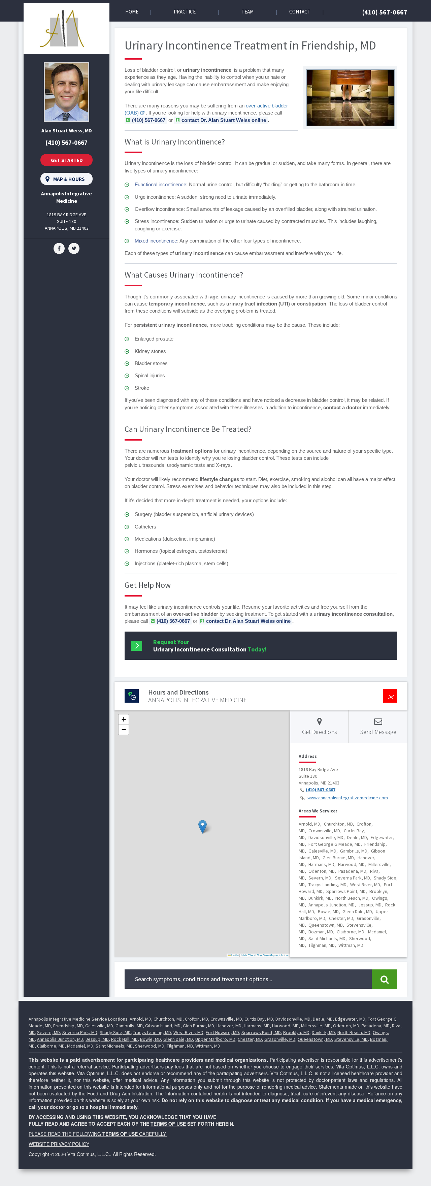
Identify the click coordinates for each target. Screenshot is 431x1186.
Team (247, 11)
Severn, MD (48, 1032)
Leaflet (235, 955)
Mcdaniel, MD (80, 1046)
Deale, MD (323, 1019)
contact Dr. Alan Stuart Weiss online (223, 120)
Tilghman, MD (180, 1046)
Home (131, 11)
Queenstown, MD (315, 1039)
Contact (299, 11)
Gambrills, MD (129, 1026)
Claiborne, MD (51, 1046)
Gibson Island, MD (162, 1026)
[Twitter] (74, 248)
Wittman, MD (207, 1046)
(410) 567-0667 (384, 12)
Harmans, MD (257, 1026)
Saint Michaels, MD (114, 1046)
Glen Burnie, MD (198, 1026)
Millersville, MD (316, 1026)
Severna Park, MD (79, 1032)
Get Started (67, 160)
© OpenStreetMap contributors (271, 955)
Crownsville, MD (226, 1019)
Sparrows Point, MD (261, 1032)
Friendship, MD (68, 1026)
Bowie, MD (150, 1039)
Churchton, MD (168, 1019)
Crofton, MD (196, 1019)
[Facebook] (59, 248)
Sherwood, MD (149, 1046)
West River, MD (188, 1032)
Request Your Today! (209, 645)
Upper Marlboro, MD (215, 1039)
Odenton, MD (346, 1026)
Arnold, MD (140, 1019)
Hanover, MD (229, 1026)
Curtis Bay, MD (258, 1019)
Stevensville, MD (351, 1039)
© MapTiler (247, 955)
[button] (202, 827)
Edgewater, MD (350, 1019)
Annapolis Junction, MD (60, 1039)
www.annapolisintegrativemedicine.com (347, 798)
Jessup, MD (97, 1039)
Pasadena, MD (376, 1026)
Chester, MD (250, 1039)
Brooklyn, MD (296, 1032)
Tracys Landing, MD (152, 1032)
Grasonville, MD (279, 1039)
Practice (185, 11)
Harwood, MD (285, 1026)
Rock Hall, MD (124, 1039)
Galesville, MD (99, 1026)
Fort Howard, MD (222, 1032)
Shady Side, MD (115, 1032)
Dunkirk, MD (323, 1032)
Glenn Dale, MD (178, 1039)
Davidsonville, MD (292, 1019)
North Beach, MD (353, 1032)
